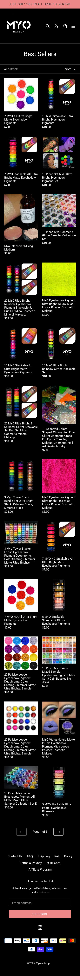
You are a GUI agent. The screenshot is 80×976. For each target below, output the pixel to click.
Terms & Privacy (31, 863)
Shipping (43, 856)
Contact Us (15, 856)
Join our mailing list (40, 881)
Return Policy (63, 856)
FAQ (30, 856)
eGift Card (53, 863)
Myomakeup (43, 963)
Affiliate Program (40, 869)
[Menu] (73, 26)
